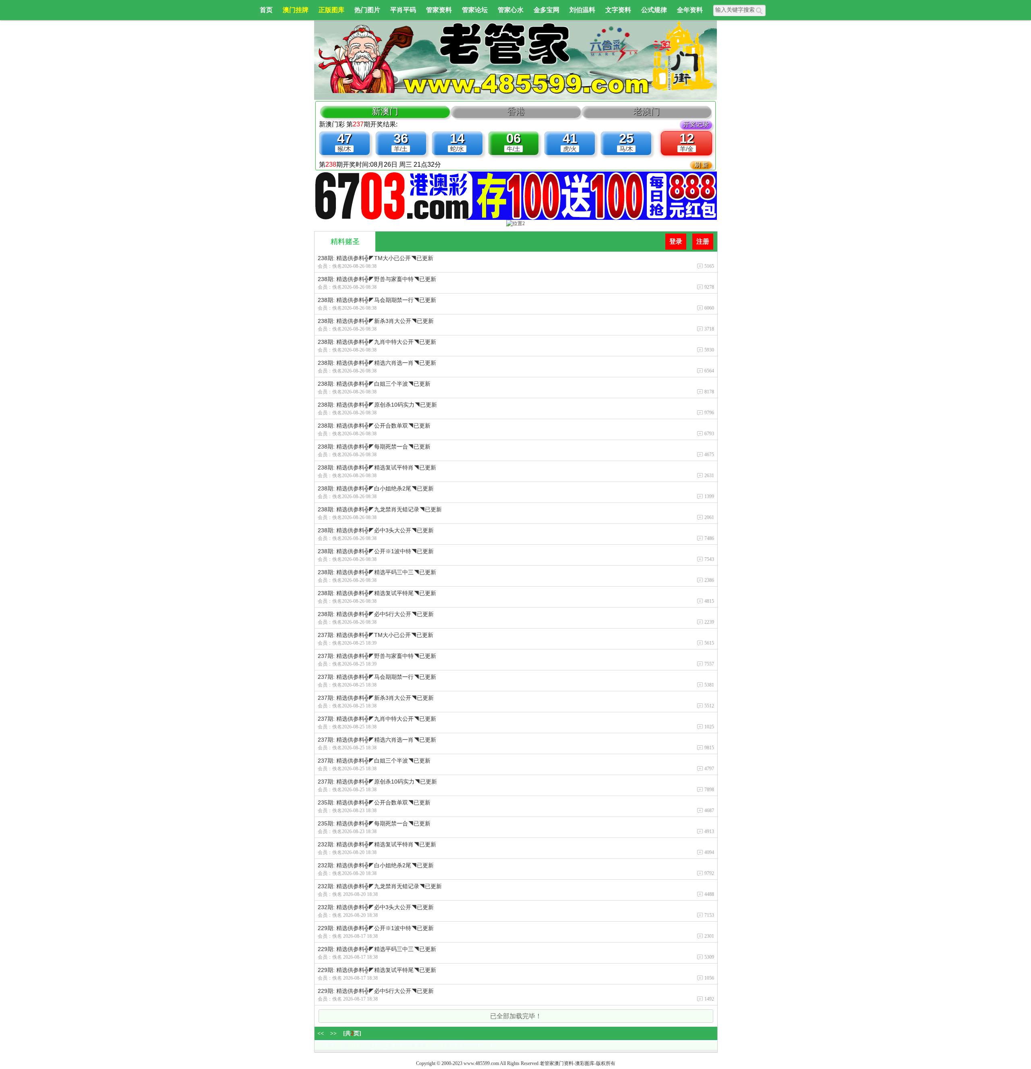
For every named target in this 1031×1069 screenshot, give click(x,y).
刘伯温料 (582, 9)
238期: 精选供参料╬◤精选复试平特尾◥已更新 (377, 593)
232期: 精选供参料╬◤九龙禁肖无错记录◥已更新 (380, 886)
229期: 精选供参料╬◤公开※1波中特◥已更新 (376, 928)
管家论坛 (475, 9)
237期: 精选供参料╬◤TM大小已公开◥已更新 (375, 635)
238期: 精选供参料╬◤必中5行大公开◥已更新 (376, 614)
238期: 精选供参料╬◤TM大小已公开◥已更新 (375, 258)
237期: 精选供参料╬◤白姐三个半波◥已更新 (374, 760)
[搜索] (761, 10)
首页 (266, 9)
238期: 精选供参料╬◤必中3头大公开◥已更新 (376, 530)
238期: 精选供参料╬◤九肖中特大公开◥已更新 (377, 342)
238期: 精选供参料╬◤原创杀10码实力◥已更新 (377, 404)
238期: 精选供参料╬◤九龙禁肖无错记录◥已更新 (380, 509)
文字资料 (618, 9)
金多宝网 (546, 9)
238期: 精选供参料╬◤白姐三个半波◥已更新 (374, 383)
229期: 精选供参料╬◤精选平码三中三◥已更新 (377, 949)
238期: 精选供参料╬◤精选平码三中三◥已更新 (377, 572)
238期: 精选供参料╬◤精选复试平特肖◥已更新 (377, 467)
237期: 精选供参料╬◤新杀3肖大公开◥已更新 (376, 698)
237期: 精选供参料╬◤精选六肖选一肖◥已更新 (377, 739)
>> (333, 1033)
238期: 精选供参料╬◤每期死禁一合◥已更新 (374, 446)
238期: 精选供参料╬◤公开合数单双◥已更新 (374, 425)
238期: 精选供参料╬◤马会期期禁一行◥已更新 (377, 300)
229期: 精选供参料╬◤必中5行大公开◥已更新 (376, 991)
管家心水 (511, 9)
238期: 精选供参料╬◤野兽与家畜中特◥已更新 (377, 279)
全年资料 (690, 9)
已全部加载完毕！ (516, 1016)
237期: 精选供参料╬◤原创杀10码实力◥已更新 (377, 781)
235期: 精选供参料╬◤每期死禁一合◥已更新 (374, 823)
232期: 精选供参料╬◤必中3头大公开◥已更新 (376, 907)
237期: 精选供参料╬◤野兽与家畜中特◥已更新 (377, 656)
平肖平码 (403, 9)
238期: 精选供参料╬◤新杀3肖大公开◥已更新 (376, 321)
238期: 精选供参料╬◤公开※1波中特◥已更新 (376, 551)
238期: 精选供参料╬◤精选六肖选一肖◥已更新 (377, 363)
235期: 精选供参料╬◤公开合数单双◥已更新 (374, 802)
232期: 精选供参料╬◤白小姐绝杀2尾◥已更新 (376, 865)
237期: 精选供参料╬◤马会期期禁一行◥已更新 (377, 677)
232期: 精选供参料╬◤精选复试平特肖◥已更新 (377, 844)
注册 (702, 241)
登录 (675, 241)
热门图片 (367, 9)
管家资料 (439, 9)
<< (320, 1033)
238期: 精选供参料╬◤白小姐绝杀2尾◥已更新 (376, 488)
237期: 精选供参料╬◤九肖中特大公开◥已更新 (377, 718)
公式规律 (654, 9)
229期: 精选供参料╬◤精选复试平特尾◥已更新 (377, 970)
